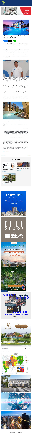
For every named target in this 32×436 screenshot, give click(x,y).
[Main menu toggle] (30, 3)
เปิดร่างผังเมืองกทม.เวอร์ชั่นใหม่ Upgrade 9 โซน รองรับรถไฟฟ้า (9, 373)
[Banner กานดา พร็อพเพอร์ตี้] (13, 254)
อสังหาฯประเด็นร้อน (5, 39)
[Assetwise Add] (13, 203)
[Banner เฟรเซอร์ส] (16, 10)
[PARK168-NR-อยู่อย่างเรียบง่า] (13, 279)
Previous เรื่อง (3, 155)
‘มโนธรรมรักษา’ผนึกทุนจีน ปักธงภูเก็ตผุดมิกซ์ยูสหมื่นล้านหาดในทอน (8, 182)
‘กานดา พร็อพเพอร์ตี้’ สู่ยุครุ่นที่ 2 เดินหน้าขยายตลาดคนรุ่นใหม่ (8, 170)
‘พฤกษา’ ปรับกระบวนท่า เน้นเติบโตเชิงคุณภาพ (23, 169)
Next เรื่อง (29, 155)
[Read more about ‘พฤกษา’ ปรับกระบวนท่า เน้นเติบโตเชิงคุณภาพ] (23, 164)
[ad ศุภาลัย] (16, 335)
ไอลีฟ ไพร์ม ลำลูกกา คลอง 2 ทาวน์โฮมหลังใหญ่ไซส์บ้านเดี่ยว (8, 392)
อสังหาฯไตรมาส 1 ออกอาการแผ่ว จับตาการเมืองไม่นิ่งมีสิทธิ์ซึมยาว (9, 410)
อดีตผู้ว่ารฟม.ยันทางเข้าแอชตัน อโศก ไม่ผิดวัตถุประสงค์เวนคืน (8, 429)
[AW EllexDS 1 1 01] (13, 229)
